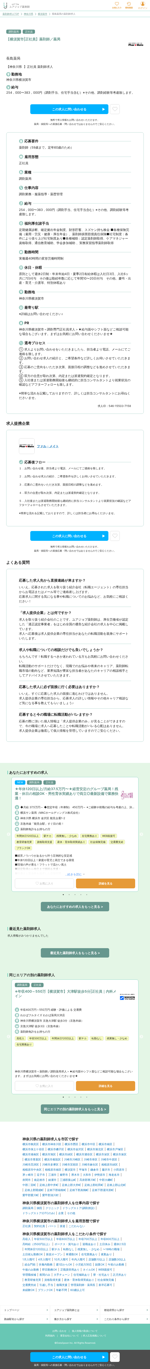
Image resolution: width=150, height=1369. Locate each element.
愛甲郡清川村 (50, 1195)
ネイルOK (89, 1269)
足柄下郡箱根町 (56, 1190)
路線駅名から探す (14, 1319)
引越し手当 (46, 1285)
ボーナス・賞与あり (66, 1244)
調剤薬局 (27, 1208)
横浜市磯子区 (56, 1149)
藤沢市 (106, 1169)
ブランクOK (45, 1290)
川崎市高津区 (30, 1164)
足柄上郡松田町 (94, 1185)
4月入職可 (44, 1259)
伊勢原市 (99, 1174)
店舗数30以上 (117, 1259)
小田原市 (118, 1169)
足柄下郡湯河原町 (103, 1190)
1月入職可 (28, 1259)
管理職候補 (29, 1274)
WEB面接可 (105, 1269)
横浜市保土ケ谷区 (33, 1149)
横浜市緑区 (66, 1154)
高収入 (26, 1239)
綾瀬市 (52, 1179)
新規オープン (54, 1254)
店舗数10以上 (96, 1259)
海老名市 (114, 1174)
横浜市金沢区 (75, 1149)
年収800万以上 (110, 1239)
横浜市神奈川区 (51, 1144)
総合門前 (30, 1264)
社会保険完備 (105, 1279)
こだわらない (77, 1226)
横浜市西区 (71, 1144)
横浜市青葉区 (33, 1159)
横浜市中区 (88, 1144)
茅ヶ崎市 (27, 1174)
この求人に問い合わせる (69, 109)
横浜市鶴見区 (30, 1144)
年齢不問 (61, 1290)
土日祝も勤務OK (32, 1254)
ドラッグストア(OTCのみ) (38, 1213)
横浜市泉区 (120, 1154)
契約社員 (39, 1226)
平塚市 (83, 1169)
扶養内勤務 (46, 1264)
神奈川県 (28, 14)
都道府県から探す (114, 1310)
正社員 (26, 1226)
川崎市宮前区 (70, 1164)
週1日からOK (64, 1264)
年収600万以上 (65, 1239)
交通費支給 (29, 1285)
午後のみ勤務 (30, 1269)
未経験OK (28, 1290)
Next (141, 834)
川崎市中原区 (109, 1159)
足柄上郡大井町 (71, 1185)
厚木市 (75, 1174)
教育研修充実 (33, 1279)
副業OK (99, 1264)
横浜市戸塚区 (115, 1149)
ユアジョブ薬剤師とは (66, 1310)
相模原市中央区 (32, 1169)
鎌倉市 (94, 1169)
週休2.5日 (120, 1244)
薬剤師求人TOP (11, 14)
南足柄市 (39, 1179)
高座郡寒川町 (87, 1179)
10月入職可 (61, 1259)
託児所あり (120, 1274)
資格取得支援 (52, 1279)
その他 (71, 1213)
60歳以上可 (77, 1290)
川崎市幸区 (90, 1159)
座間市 (26, 1179)
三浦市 (52, 1174)
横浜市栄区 (103, 1154)
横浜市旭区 (49, 1154)
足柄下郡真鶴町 (79, 1190)
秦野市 (64, 1174)
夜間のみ (44, 1274)
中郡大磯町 (106, 1179)
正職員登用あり (69, 1269)
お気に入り (46, 883)
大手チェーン (62, 1274)
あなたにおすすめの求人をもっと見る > (75, 907)
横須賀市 (42, 14)
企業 (61, 1213)
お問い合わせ (59, 1330)
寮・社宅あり (101, 1274)
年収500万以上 (43, 1239)
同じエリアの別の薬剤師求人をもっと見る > (75, 1109)
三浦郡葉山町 (68, 1179)
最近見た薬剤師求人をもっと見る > (75, 953)
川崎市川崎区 (72, 1159)
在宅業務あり (89, 1254)
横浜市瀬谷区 (84, 1154)
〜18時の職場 (111, 1249)
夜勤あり (106, 1254)
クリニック (52, 1208)
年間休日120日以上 (36, 1249)
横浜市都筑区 (52, 1159)
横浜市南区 (105, 1144)
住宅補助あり (81, 1274)
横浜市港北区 (95, 1149)
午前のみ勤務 (116, 1264)
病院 (39, 1208)
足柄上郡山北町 (116, 1185)
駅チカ (56, 1249)
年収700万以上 (88, 1239)
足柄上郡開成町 (34, 1190)
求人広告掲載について (94, 1335)
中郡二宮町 (29, 1185)
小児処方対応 (83, 1264)
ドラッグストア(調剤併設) (78, 1208)
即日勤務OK (49, 1269)
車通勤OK (72, 1254)
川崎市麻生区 (90, 1164)
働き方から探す (63, 1319)
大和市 (87, 1174)
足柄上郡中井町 (49, 1185)
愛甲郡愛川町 (30, 1195)
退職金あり (89, 1244)
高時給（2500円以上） (36, 1244)
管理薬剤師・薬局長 (83, 1285)
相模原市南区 (53, 1169)
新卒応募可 (105, 1285)
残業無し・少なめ (88, 1249)
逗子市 (41, 1174)
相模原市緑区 (109, 1164)
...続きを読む (73, 874)
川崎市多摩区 (50, 1164)
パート (52, 1226)
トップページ (11, 1310)
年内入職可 (78, 1259)
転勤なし (68, 1249)
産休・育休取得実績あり (79, 1279)
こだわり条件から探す (116, 1319)
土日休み (104, 1244)
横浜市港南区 (30, 1154)
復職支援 (61, 1285)
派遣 (62, 1226)
